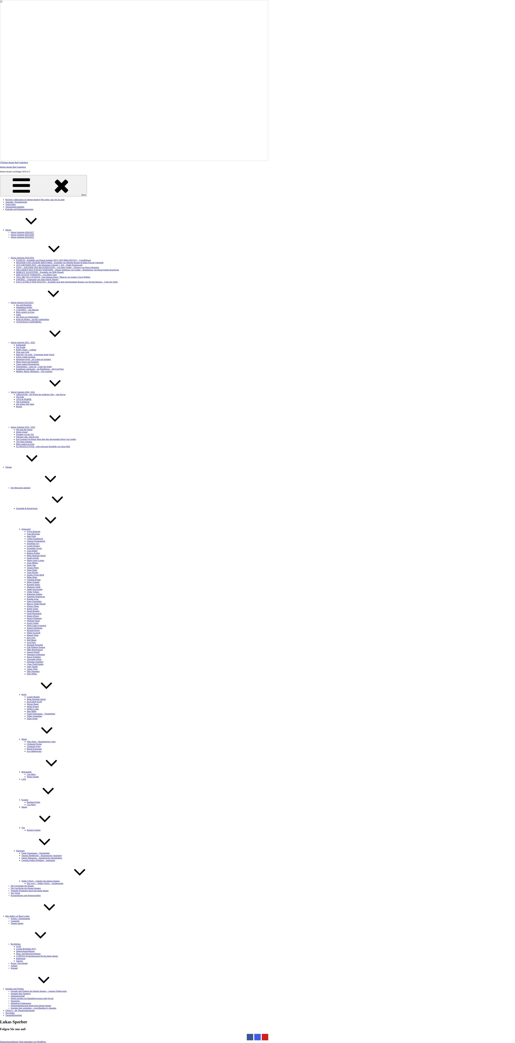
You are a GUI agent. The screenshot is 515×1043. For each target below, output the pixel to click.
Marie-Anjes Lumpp (35, 560)
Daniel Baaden (33, 611)
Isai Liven (31, 637)
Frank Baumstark (34, 613)
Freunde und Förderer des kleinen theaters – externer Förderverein (39, 991)
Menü (84, 195)
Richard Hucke (33, 630)
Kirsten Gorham (34, 830)
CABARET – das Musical (27, 310)
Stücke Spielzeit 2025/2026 (22, 235)
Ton (23, 828)
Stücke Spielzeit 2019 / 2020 (23, 427)
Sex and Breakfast (24, 305)
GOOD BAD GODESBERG (29, 322)
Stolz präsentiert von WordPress (32, 1042)
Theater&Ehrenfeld (13, 1015)
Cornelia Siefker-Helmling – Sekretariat (38, 860)
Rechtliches (16, 944)
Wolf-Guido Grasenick (36, 625)
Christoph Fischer (34, 744)
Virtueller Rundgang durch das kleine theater (30, 891)
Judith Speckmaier (34, 589)
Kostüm (24, 800)
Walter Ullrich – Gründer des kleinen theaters (40, 881)
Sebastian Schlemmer (36, 654)
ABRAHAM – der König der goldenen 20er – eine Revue (41, 394)
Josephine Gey (33, 543)
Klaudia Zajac (33, 599)
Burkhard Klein (33, 802)
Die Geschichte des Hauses (22, 886)
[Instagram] (257, 1037)
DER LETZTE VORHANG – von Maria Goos (36, 275)
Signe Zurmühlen (34, 601)
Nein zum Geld (22, 352)
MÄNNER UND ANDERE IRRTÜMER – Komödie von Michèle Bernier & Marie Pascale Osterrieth (59, 262)
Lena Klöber (32, 551)
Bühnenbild (26, 772)
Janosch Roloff (33, 652)
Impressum (20, 958)
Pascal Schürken (34, 657)
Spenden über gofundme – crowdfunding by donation (33, 1008)
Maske (24, 807)
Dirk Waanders (33, 671)
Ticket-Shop (10, 204)
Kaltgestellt (21, 345)
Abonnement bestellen (14, 207)
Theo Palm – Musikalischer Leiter (41, 742)
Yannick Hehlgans (34, 628)
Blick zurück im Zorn (25, 312)
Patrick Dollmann (34, 618)
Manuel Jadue (33, 635)
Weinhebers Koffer (24, 307)
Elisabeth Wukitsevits (36, 596)
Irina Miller (31, 711)
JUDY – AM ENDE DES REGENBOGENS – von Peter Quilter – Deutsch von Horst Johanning (57, 267)
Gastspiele (15, 921)
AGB (18, 946)
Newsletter (9, 1013)
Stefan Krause (33, 706)
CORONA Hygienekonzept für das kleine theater (37, 956)
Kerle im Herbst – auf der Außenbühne (32, 319)
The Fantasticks (22, 402)
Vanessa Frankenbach (36, 541)
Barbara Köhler (33, 553)
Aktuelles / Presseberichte (16, 202)
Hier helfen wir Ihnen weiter (17, 916)
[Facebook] (250, 1037)
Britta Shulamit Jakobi (36, 555)
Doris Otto (31, 565)
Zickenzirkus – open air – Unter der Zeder (34, 366)
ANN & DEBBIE (24, 399)
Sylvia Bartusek (33, 531)
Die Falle (20, 397)
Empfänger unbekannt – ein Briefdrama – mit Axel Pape (40, 369)
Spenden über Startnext (20, 993)
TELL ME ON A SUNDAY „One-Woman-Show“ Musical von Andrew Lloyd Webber (53, 277)
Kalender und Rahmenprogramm (19, 209)
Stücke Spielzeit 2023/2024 (22, 258)
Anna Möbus (32, 563)
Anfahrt (14, 966)
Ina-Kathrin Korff (34, 702)
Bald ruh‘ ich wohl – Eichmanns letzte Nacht (35, 354)
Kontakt (14, 968)
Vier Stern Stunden (24, 442)
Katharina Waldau (34, 594)
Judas (18, 314)
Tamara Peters (33, 568)
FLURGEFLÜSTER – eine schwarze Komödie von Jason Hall (43, 446)
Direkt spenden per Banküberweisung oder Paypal (32, 998)
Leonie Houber (33, 546)
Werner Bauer (33, 704)
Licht (23, 779)
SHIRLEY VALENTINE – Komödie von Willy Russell (40, 272)
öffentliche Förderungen (21, 1003)
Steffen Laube (33, 709)
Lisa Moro (31, 774)
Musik (24, 739)
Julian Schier (32, 718)
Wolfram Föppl (33, 621)
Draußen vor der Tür (25, 434)
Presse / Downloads (19, 963)
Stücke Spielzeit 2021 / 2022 (23, 342)
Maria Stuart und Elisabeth (27, 362)
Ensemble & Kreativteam (26, 508)
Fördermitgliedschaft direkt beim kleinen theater (31, 1006)
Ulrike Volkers (33, 592)
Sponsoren (15, 1001)
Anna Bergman (33, 534)
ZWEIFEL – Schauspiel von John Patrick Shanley (37, 279)
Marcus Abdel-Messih (36, 604)
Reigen (19, 406)
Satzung (19, 961)
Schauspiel (26, 529)
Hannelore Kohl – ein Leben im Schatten (33, 359)
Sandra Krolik (33, 558)
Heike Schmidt (33, 582)
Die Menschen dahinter (20, 488)
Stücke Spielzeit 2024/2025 (22, 237)
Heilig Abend (21, 432)
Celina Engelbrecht (35, 539)
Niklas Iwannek (33, 633)
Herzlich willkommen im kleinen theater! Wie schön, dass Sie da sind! (35, 199)
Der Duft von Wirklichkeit (27, 317)
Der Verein (15, 893)
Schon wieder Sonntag (25, 357)
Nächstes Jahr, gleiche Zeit (27, 437)
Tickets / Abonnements (20, 918)
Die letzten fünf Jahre (25, 404)
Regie (23, 694)
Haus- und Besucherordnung (28, 954)
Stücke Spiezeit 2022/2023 (22, 302)
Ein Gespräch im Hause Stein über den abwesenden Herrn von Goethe (46, 439)
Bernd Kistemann (34, 749)
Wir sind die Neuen (24, 429)
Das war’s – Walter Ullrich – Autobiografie (45, 883)
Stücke (8, 230)
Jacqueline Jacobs (34, 548)
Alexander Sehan (34, 659)
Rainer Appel (32, 609)
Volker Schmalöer (34, 716)
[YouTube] (265, 1037)
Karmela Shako (33, 584)
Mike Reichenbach (35, 650)
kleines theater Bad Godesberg (13, 167)
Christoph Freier (34, 746)
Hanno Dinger (33, 616)
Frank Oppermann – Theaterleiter (41, 714)
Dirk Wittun (32, 674)
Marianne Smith (33, 587)
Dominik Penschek (35, 645)
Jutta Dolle (31, 536)
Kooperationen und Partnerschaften (26, 895)
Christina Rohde (34, 580)
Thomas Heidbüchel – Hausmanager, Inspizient (41, 855)
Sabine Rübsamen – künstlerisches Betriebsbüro (41, 858)
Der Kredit (20, 347)
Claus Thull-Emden (35, 664)
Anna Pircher (32, 572)
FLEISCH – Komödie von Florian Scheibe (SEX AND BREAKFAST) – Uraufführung (53, 260)
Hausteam (20, 851)
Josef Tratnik (32, 666)
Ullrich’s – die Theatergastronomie (20, 1010)
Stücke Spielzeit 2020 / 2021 (23, 392)
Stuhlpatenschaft (18, 996)
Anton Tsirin (32, 669)
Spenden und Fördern (14, 989)
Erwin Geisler (33, 623)
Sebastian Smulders (35, 662)
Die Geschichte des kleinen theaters (26, 888)
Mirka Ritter (32, 577)
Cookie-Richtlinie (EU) (26, 949)
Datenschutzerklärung (25, 951)
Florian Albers (33, 606)
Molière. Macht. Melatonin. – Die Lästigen (34, 371)
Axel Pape (31, 642)
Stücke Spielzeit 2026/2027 (22, 232)
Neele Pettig (32, 570)
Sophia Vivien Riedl (35, 575)
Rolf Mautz (31, 640)
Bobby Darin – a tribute (26, 350)
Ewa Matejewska (34, 751)
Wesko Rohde (33, 777)
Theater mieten (17, 923)
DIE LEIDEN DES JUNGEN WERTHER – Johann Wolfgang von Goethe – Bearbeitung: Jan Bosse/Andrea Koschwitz (67, 270)
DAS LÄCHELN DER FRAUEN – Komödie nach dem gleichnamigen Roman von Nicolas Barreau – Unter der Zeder (67, 282)
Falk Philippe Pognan (36, 647)
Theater (8, 467)
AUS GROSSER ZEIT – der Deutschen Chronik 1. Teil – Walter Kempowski (49, 265)
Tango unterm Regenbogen (27, 364)
